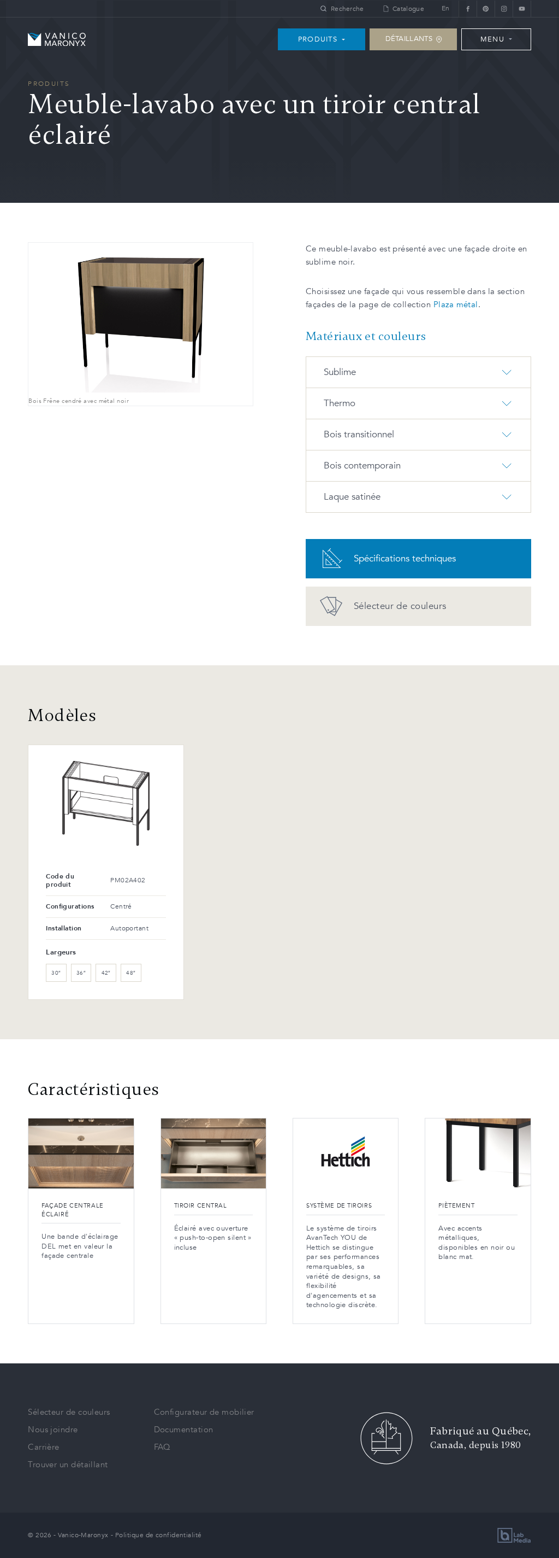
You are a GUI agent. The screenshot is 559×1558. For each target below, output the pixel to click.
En (446, 8)
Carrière (44, 1447)
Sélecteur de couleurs (69, 1412)
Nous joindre (53, 1429)
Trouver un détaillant (68, 1464)
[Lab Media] (514, 1535)
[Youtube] (522, 8)
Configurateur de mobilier (204, 1412)
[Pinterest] (486, 8)
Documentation (183, 1429)
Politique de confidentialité (158, 1535)
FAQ (162, 1447)
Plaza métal (455, 304)
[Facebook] (468, 8)
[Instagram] (504, 8)
